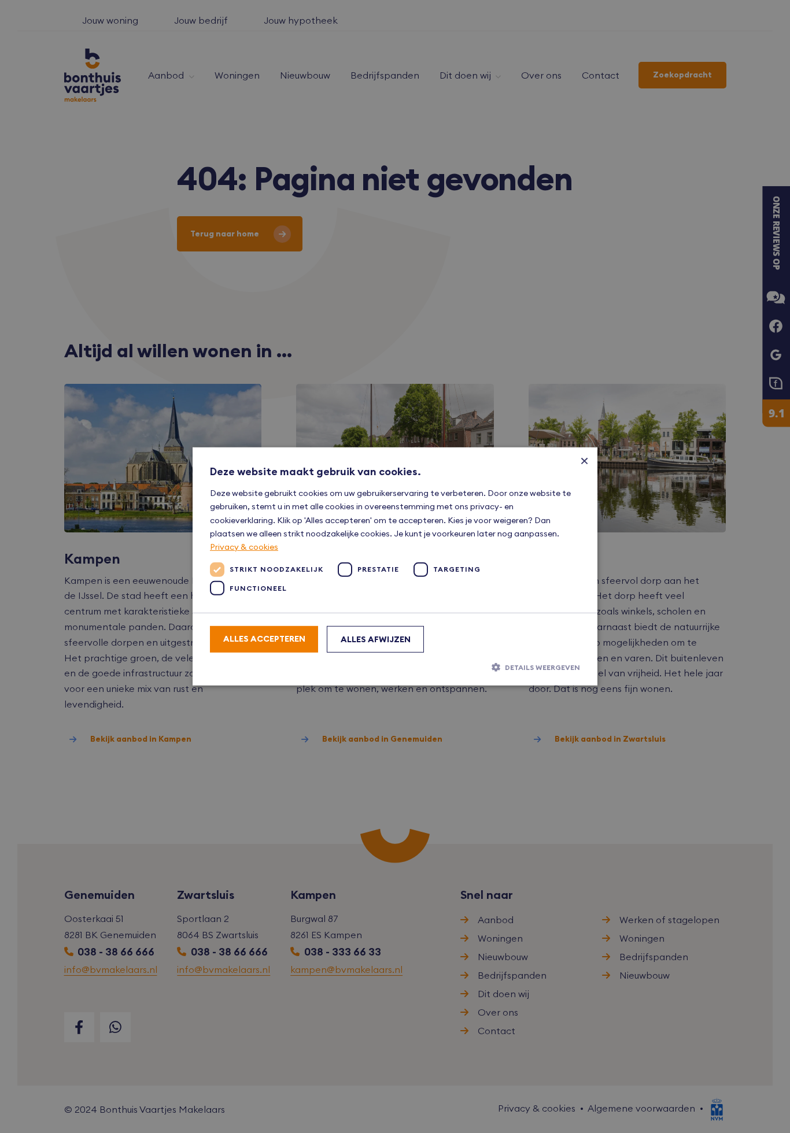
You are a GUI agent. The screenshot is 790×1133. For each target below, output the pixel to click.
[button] (395, 667)
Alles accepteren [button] (264, 639)
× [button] (584, 460)
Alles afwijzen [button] (376, 639)
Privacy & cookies (244, 547)
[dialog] (395, 566)
